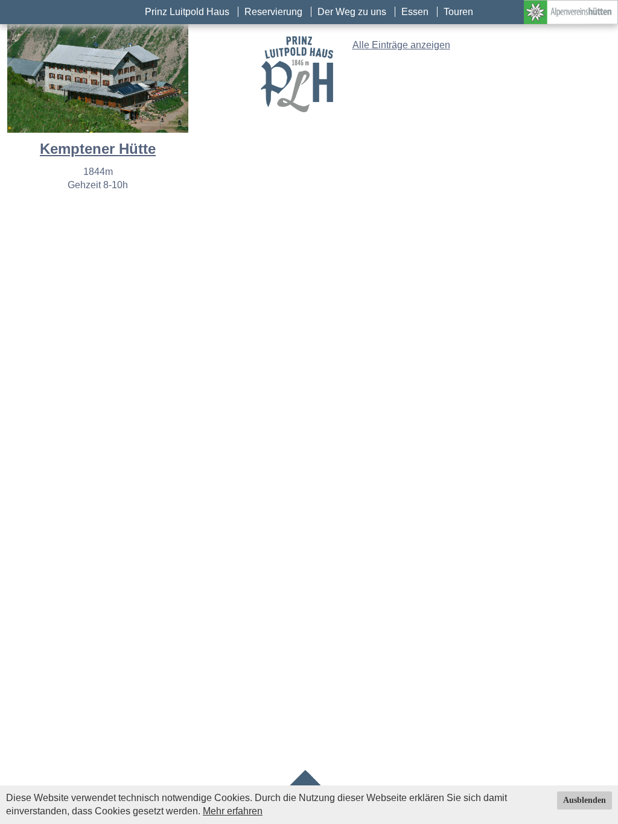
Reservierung (273, 12)
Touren (458, 12)
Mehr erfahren (233, 811)
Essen (414, 12)
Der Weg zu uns (351, 12)
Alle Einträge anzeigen (401, 45)
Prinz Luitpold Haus (187, 12)
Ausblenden (584, 800)
